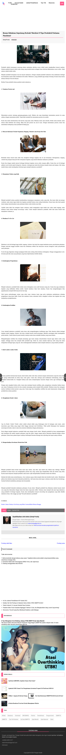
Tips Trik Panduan (13, 719)
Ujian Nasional (44, 719)
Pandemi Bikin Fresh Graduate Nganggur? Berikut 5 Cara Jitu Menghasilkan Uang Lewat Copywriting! (31, 607)
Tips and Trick (15, 510)
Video (51, 719)
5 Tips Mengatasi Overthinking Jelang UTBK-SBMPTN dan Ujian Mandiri (23, 621)
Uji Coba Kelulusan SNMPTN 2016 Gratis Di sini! (49, 696)
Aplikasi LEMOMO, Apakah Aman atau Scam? (21, 681)
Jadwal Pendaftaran (32, 3)
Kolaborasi (14, 4)
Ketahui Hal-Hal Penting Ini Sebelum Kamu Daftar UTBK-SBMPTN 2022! (23, 603)
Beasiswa (51, 3)
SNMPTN (4, 719)
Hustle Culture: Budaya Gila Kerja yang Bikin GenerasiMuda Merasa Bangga (21, 504)
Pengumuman (50, 715)
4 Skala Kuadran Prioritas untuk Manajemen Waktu (23, 703)
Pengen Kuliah (38, 752)
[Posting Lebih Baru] (1, 377)
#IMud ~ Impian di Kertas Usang (17, 696)
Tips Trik (43, 3)
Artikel (9, 510)
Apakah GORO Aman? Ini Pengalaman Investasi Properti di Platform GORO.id (30, 688)
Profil (10, 3)
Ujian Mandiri (35, 719)
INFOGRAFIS (26, 715)
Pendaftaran (40, 715)
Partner (33, 715)
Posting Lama (61, 543)
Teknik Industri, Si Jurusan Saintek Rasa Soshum (16, 605)
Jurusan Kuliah (18, 3)
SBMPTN (58, 715)
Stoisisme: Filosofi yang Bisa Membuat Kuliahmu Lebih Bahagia (21, 610)
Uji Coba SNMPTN (25, 719)
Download (17, 715)
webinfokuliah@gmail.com (34, 523)
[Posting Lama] (65, 377)
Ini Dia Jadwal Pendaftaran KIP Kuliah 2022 (15, 600)
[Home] (3, 3)
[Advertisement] (33, 19)
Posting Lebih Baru (6, 543)
